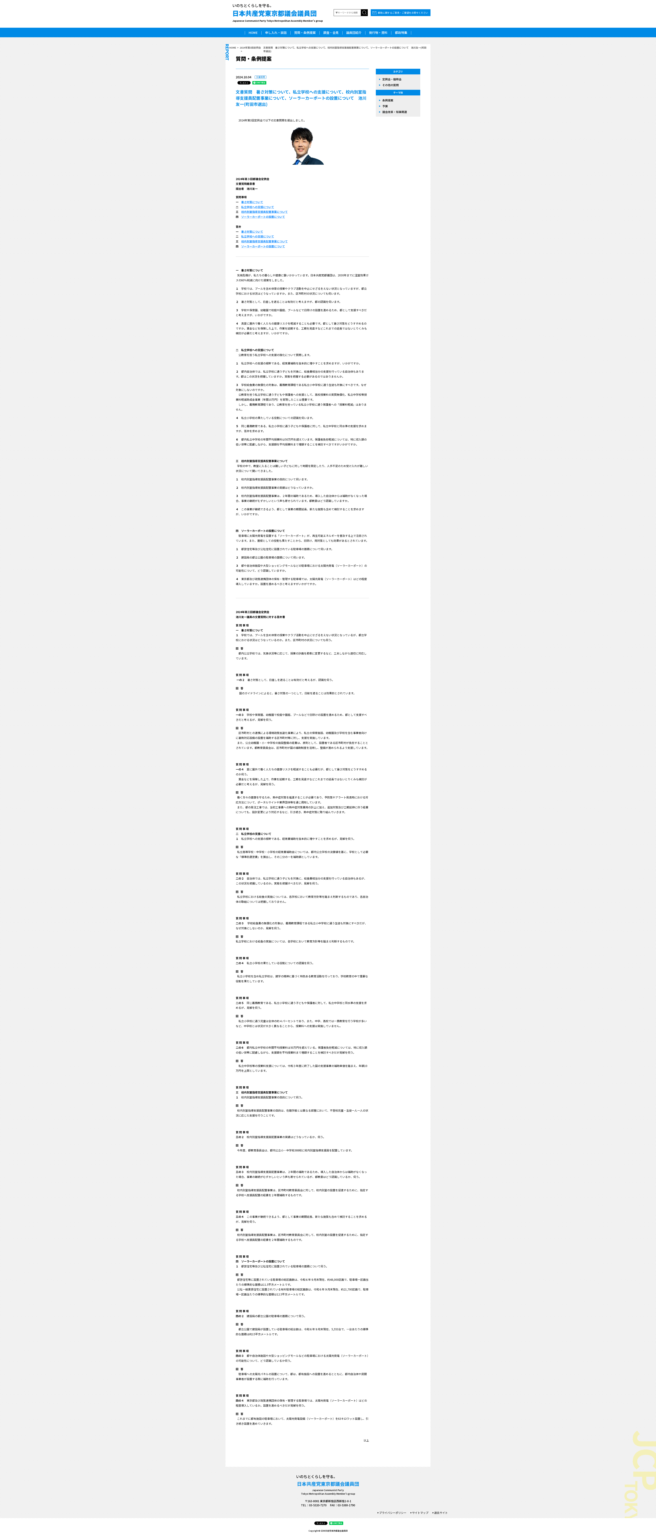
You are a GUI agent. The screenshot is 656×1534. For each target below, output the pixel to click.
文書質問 (260, 77)
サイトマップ (420, 1513)
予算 (385, 106)
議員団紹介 (353, 32)
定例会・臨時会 (391, 79)
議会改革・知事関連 (394, 112)
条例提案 (387, 100)
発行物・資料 (378, 32)
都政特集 (401, 32)
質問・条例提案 (305, 32)
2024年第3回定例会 (250, 47)
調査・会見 (331, 32)
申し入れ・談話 (276, 32)
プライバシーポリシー (392, 1513)
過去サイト (441, 1513)
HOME (253, 32)
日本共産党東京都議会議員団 (277, 15)
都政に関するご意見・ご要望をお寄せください (403, 12)
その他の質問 (390, 85)
